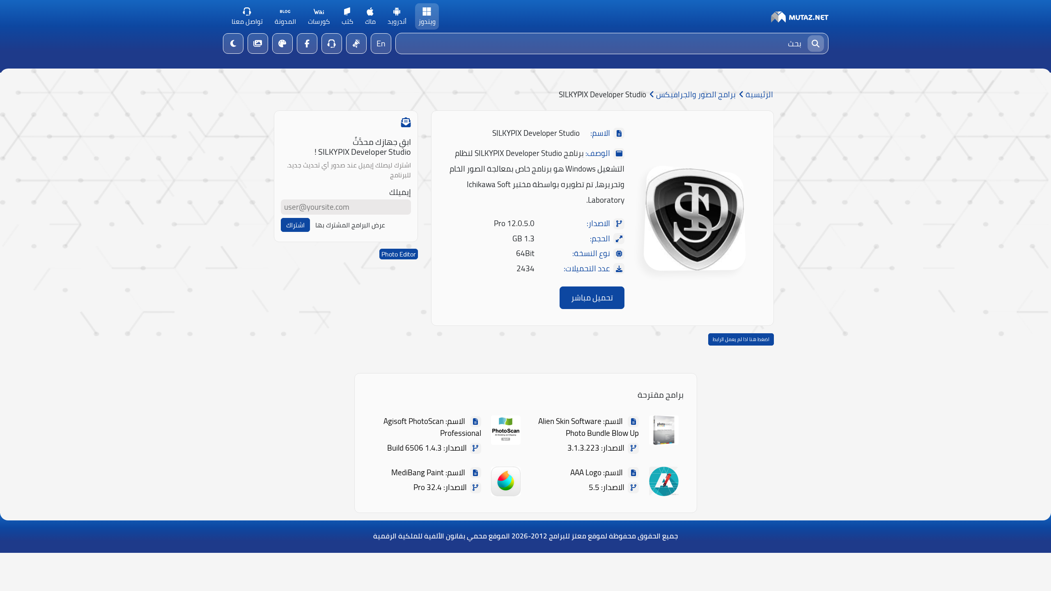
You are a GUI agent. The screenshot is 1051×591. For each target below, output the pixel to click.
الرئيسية (758, 95)
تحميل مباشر (592, 297)
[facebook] (307, 43)
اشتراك (295, 225)
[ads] (356, 43)
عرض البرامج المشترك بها (350, 225)
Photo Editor (398, 254)
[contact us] (331, 43)
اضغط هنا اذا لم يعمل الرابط (741, 339)
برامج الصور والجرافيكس (695, 95)
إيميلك (400, 192)
